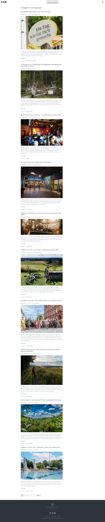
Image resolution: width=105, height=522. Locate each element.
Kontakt (58, 516)
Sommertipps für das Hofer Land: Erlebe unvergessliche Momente (41, 400)
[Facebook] (2, 2)
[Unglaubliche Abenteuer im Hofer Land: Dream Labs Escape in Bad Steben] (42, 227)
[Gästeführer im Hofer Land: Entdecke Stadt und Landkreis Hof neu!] (42, 319)
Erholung (28, 60)
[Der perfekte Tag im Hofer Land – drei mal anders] (42, 32)
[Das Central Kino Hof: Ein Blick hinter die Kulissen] (42, 182)
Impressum (53, 516)
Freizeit (31, 60)
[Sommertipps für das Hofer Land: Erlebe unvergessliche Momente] (42, 418)
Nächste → (39, 495)
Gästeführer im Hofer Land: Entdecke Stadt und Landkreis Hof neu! (41, 301)
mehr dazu (23, 58)
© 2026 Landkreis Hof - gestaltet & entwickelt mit (52, 518)
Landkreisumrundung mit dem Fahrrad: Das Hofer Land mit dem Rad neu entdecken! (40, 350)
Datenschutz (47, 516)
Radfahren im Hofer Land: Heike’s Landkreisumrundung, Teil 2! (40, 250)
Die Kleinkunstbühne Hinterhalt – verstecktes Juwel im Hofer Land (41, 115)
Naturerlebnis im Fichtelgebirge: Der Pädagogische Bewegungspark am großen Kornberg (41, 65)
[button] (103, 2)
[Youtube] (5, 2)
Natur (31, 297)
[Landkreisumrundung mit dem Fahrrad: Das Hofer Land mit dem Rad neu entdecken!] (42, 370)
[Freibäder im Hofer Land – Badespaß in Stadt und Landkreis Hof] (42, 466)
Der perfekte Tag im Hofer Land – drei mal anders (36, 12)
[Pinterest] (3, 2)
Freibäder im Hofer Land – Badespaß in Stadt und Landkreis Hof (40, 447)
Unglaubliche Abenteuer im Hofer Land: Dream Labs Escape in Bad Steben (41, 214)
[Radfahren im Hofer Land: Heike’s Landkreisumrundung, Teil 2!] (42, 270)
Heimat (35, 60)
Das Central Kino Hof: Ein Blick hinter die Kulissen (36, 162)
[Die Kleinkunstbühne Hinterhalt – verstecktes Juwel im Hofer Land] (42, 132)
